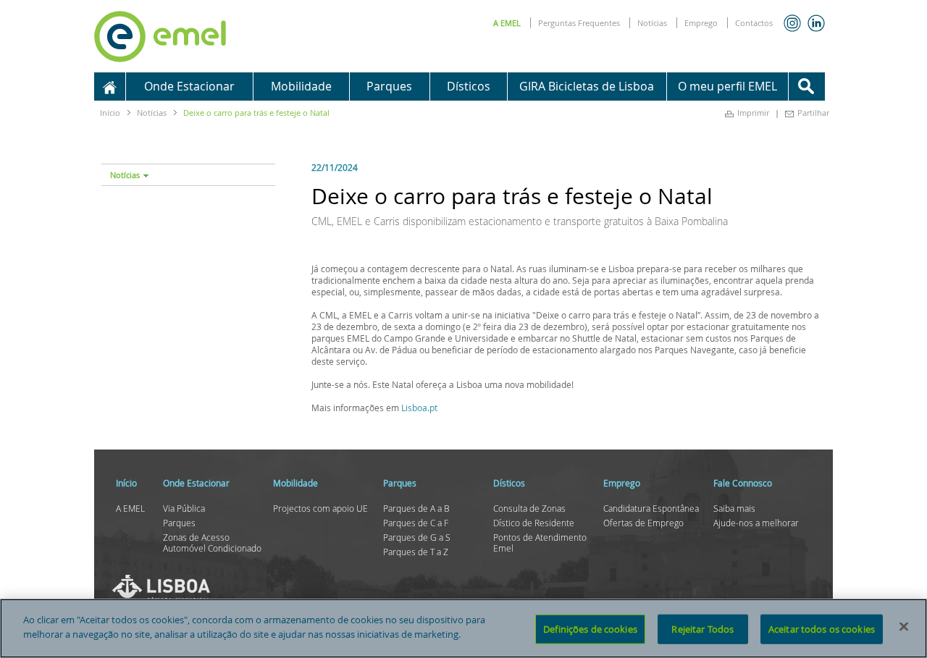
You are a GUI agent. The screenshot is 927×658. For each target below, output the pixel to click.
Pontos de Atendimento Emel (540, 542)
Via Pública (184, 508)
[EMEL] (160, 34)
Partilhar (813, 112)
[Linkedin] (816, 23)
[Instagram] (792, 23)
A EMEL (507, 22)
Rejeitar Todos (702, 629)
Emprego (701, 22)
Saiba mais (734, 508)
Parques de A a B (416, 508)
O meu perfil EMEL (727, 86)
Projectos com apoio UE (320, 508)
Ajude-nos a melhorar (756, 522)
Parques (179, 522)
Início (110, 112)
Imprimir (753, 112)
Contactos (754, 22)
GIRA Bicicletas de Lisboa (586, 86)
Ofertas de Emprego (643, 522)
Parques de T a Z (415, 551)
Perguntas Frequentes (579, 22)
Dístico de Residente (533, 522)
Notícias (652, 22)
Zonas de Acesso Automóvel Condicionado (212, 542)
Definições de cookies (590, 629)
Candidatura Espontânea (651, 508)
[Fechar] (904, 626)
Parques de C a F (415, 522)
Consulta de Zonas (529, 508)
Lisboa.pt (419, 407)
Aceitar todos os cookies (821, 629)
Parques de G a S (416, 537)
